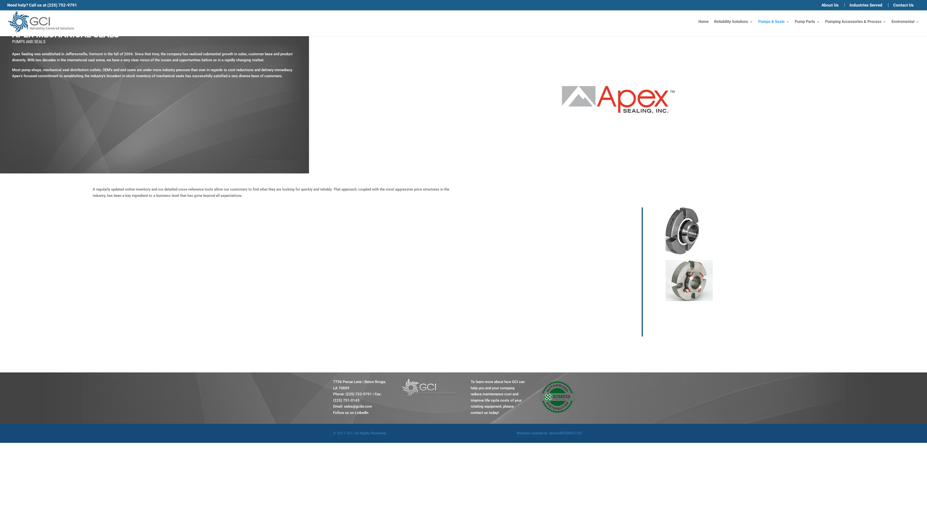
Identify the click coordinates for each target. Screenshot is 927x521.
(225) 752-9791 (358, 394)
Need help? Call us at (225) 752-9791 (42, 5)
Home (703, 22)
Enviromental (903, 22)
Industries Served (866, 5)
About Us (830, 5)
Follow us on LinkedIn (350, 413)
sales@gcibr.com (358, 406)
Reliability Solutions (731, 22)
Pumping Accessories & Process (853, 22)
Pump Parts (805, 22)
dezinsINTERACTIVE (565, 433)
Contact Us (903, 5)
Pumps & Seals (771, 22)
